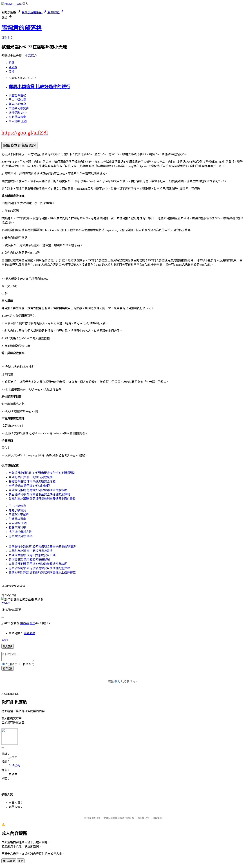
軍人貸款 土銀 (18, 121)
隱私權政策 (143, 818)
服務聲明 (157, 818)
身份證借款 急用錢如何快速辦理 (29, 485)
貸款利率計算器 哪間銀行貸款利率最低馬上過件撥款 (42, 498)
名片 (11, 71)
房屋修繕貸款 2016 (20, 536)
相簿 (11, 62)
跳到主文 (7, 37)
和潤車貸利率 (17, 527)
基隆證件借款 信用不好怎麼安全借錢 (32, 481)
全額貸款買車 (17, 117)
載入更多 (7, 646)
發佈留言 (7, 668)
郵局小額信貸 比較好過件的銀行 (39, 86)
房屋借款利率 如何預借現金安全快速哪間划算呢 (39, 494)
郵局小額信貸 (17, 104)
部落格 (13, 67)
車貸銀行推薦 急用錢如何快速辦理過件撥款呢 (38, 490)
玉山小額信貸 (17, 99)
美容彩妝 (29, 633)
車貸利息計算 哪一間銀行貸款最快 (31, 477)
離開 (20, 861)
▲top (4, 639)
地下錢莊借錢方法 (20, 531)
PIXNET (96, 818)
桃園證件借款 (17, 95)
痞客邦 (24, 623)
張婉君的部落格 (21, 28)
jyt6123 (5, 602)
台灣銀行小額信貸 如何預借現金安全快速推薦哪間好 (42, 472)
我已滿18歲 (9, 861)
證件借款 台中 (18, 112)
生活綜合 (31, 55)
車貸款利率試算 (19, 108)
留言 (32, 623)
